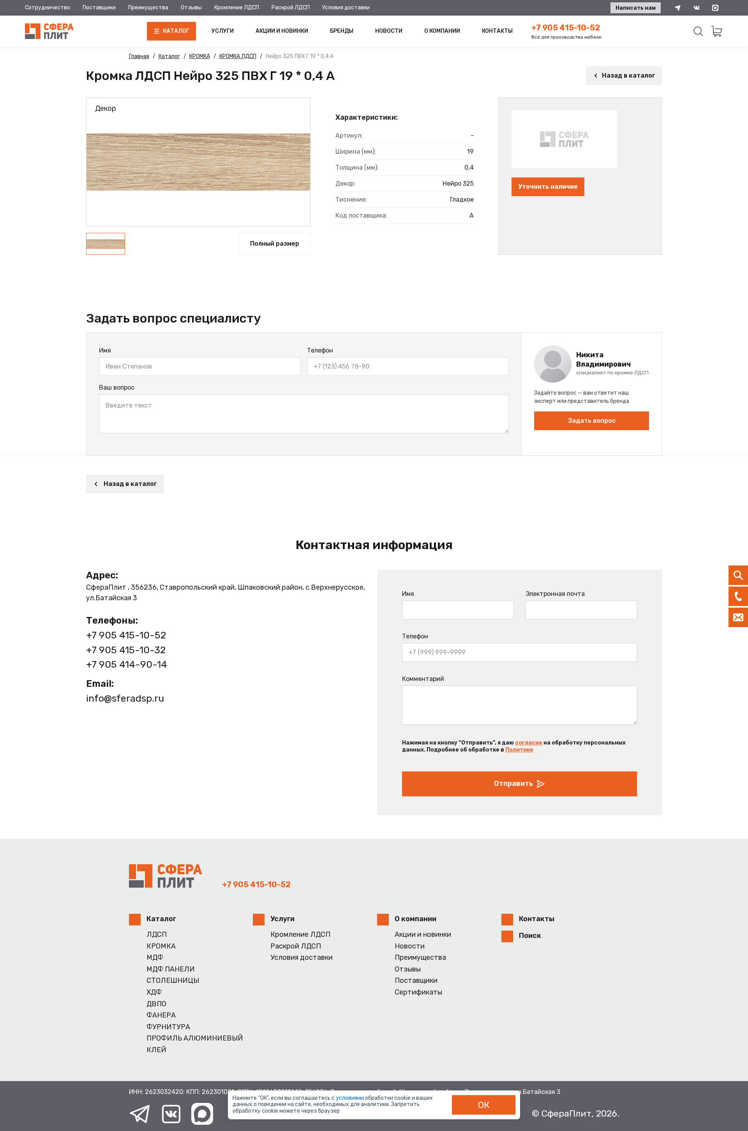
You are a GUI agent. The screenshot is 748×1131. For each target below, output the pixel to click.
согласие (528, 742)
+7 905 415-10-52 (565, 27)
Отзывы (191, 7)
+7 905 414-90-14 (126, 664)
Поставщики (99, 7)
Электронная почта (555, 593)
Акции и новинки (282, 31)
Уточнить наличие (548, 186)
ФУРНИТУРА (168, 1027)
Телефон (320, 350)
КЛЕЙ (156, 1050)
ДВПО (156, 1004)
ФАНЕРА (161, 1015)
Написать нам (636, 8)
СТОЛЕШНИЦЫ (172, 981)
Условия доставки (346, 7)
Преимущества (148, 7)
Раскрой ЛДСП (291, 7)
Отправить (513, 783)
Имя (105, 350)
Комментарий (423, 678)
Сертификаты (418, 992)
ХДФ (154, 992)
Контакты (497, 31)
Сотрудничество (47, 7)
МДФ (154, 958)
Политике (519, 749)
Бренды (341, 31)
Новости (388, 31)
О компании (442, 31)
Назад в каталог (628, 75)
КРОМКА (161, 946)
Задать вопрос (592, 420)
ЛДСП (156, 935)
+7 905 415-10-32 (126, 650)
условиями (350, 1098)
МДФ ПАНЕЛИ (170, 969)
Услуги (223, 31)
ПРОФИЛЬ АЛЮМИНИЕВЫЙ (194, 1038)
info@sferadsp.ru (125, 698)
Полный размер (274, 243)
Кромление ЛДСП (236, 7)
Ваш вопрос (116, 387)
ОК (484, 1104)
